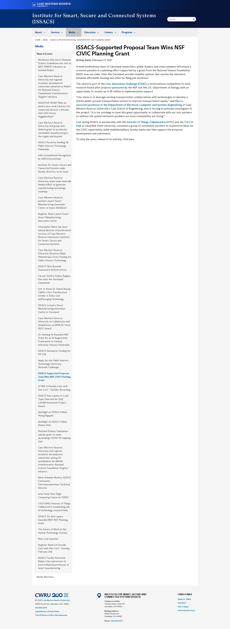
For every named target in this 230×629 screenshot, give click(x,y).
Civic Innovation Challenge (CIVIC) (125, 83)
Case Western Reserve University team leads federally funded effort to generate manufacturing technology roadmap (54, 184)
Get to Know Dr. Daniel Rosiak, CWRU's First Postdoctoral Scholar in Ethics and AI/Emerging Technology (54, 294)
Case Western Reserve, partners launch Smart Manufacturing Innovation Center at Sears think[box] (52, 202)
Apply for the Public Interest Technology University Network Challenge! (53, 364)
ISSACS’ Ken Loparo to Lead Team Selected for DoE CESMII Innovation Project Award (53, 400)
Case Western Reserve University (56, 600)
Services (55, 32)
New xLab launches (48, 538)
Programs (127, 32)
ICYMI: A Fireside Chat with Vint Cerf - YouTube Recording (54, 388)
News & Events (44, 53)
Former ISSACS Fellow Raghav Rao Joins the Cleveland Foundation (54, 279)
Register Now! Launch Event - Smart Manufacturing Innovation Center (54, 217)
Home (37, 40)
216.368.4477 (117, 621)
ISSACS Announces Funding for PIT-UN (54, 352)
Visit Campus (183, 606)
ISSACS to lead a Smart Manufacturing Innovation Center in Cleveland (51, 309)
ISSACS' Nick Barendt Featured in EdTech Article (52, 268)
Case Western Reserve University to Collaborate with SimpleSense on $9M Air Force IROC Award (54, 323)
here (131, 139)
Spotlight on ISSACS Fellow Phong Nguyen (52, 414)
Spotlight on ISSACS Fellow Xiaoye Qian (52, 423)
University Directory (186, 610)
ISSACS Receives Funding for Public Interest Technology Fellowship (53, 146)
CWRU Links (185, 594)
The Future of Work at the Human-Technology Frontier (53, 531)
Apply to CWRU (184, 599)
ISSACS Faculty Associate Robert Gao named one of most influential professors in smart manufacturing (53, 563)
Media (72, 32)
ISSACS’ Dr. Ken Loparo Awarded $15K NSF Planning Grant (53, 520)
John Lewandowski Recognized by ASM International (54, 157)
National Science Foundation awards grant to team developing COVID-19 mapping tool (54, 436)
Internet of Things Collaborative (146, 122)
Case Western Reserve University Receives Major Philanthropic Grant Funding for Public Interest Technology (54, 255)
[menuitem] (40, 32)
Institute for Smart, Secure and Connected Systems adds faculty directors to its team (54, 168)
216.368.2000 (41, 607)
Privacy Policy (53, 611)
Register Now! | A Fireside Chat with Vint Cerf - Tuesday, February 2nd (54, 548)
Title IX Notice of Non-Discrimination (51, 615)
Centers (108, 32)
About (38, 32)
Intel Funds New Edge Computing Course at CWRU (53, 495)
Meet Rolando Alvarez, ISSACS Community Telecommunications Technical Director (54, 482)
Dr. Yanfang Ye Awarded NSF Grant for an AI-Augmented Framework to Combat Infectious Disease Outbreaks (53, 339)
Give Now (182, 603)
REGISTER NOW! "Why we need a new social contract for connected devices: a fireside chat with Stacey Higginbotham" (54, 109)
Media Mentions (45, 576)
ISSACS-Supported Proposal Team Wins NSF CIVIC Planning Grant (54, 377)
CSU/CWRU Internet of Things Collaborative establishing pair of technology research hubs (54, 507)
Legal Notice (40, 611)
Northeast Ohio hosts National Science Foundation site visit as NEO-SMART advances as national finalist (54, 65)
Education (89, 32)
